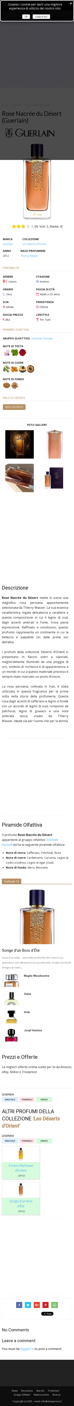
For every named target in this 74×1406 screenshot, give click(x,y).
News (15, 1390)
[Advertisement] (37, 539)
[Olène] (11, 998)
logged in (27, 1349)
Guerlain (8, 244)
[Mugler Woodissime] (11, 980)
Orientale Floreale (42, 338)
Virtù (27, 1012)
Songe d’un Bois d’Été (21, 950)
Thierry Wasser (29, 256)
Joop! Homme (33, 1030)
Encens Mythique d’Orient (21, 1170)
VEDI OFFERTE (14, 407)
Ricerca (56, 1394)
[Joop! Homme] (11, 1035)
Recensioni (27, 1390)
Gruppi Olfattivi (22, 1394)
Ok (26, 16)
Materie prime (41, 1394)
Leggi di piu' (41, 16)
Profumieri (53, 1390)
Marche (40, 1390)
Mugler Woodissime (36, 975)
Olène (27, 994)
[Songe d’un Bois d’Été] (37, 916)
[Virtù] (11, 1016)
